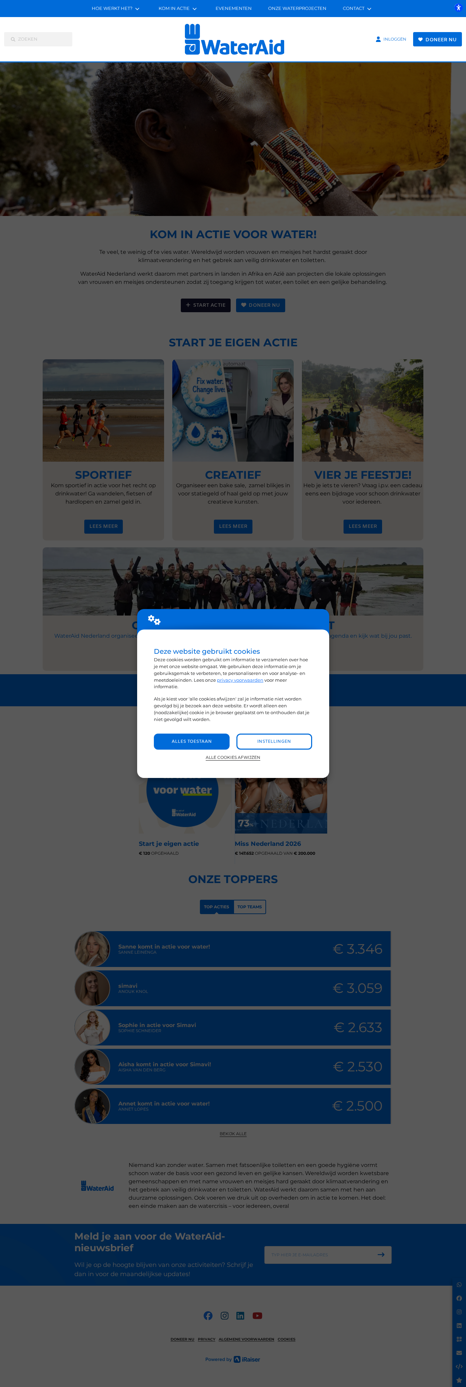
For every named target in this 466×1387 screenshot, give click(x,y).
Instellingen (274, 742)
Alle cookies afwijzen (233, 757)
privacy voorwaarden (240, 680)
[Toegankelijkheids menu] (458, 7)
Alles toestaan (192, 742)
